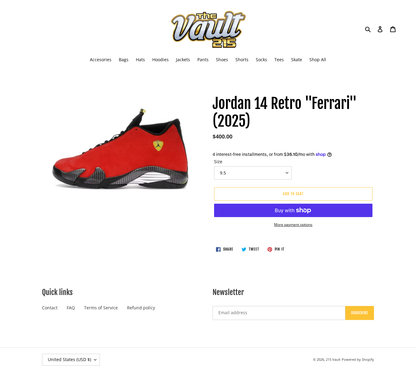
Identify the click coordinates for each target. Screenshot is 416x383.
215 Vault (333, 359)
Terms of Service (101, 308)
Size (218, 161)
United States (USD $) (69, 359)
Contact (50, 308)
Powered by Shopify (358, 359)
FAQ (71, 308)
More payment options (293, 224)
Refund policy (141, 308)
